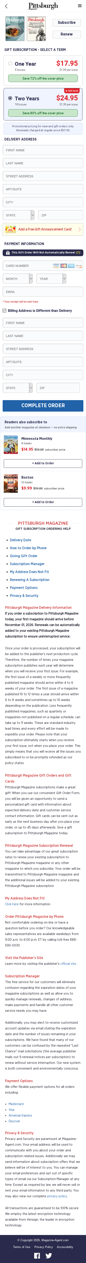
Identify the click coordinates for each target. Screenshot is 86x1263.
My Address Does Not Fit (29, 572)
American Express (20, 1115)
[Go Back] (6, 6)
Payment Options (23, 588)
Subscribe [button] (67, 23)
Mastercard (16, 1104)
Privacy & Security (24, 596)
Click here (12, 904)
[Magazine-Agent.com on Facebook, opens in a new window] (37, 1255)
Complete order (43, 405)
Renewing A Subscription (29, 580)
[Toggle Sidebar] (79, 6)
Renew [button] (67, 34)
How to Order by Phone (28, 548)
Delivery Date (20, 540)
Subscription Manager (27, 564)
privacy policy (57, 1196)
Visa (11, 1109)
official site (68, 963)
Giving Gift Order (23, 556)
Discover (14, 1121)
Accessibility (65, 1247)
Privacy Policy (43, 1247)
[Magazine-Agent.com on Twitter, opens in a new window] (48, 1255)
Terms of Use (21, 1247)
